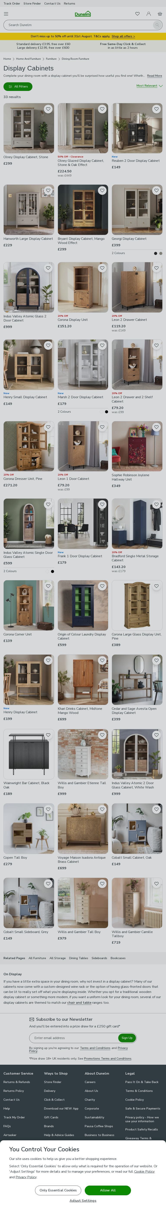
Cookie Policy (144, 1171)
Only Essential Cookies (58, 1190)
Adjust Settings (83, 1201)
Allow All (108, 1190)
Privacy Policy (26, 1177)
